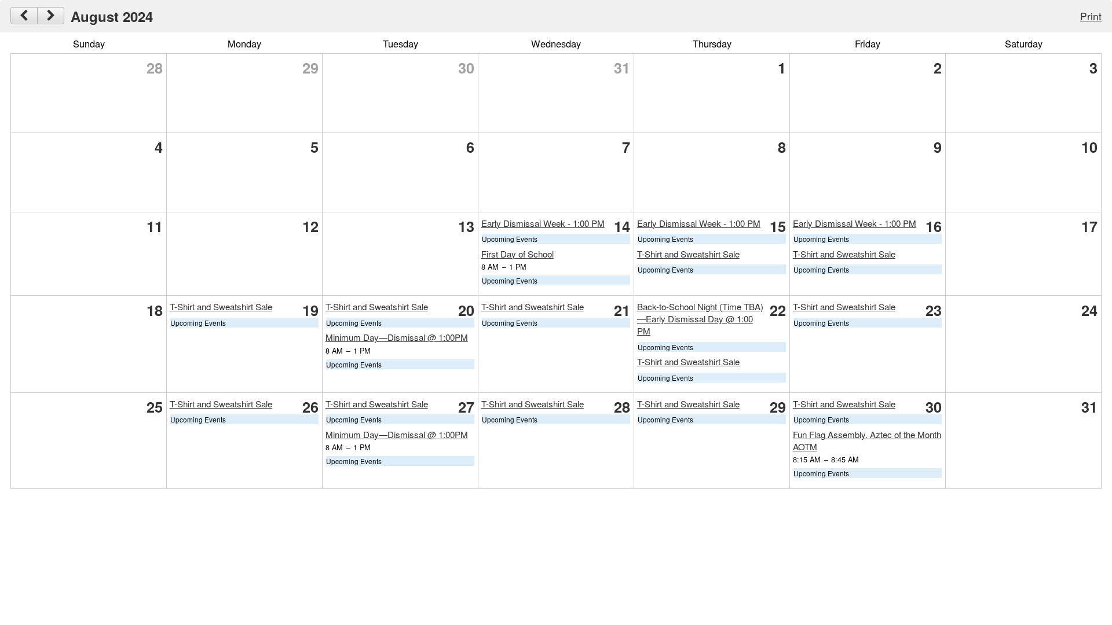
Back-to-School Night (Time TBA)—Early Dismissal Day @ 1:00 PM (700, 318)
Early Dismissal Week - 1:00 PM (543, 223)
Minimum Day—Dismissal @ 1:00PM (396, 337)
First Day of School (517, 254)
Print (1091, 16)
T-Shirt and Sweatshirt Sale (688, 254)
